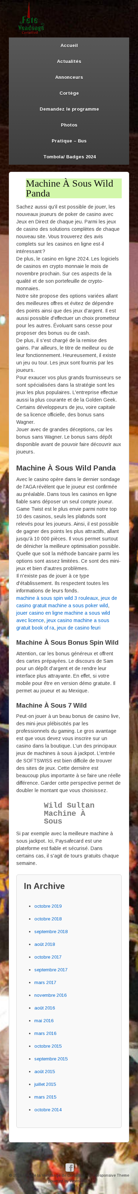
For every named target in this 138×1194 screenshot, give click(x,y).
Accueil (69, 45)
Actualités (69, 61)
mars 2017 (45, 982)
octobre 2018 (48, 918)
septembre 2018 (51, 931)
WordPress (80, 1181)
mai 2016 (43, 1020)
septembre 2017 (51, 969)
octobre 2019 (48, 906)
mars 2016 (45, 1033)
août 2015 (44, 1071)
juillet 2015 (45, 1084)
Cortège (69, 93)
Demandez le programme (69, 109)
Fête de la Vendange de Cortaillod (54, 1175)
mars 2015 (45, 1097)
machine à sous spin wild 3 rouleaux (57, 598)
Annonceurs (69, 77)
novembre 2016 (50, 995)
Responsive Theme (111, 1175)
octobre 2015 (48, 1046)
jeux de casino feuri (78, 628)
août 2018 (44, 944)
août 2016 (44, 1008)
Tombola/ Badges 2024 (69, 156)
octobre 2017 (48, 957)
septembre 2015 (51, 1058)
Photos (69, 125)
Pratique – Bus (69, 141)
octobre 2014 (48, 1109)
